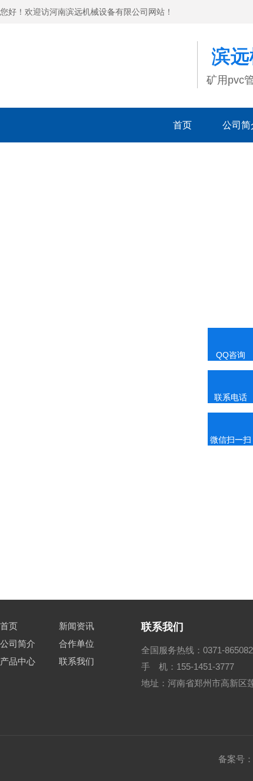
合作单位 (76, 644)
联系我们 (76, 661)
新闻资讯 (76, 626)
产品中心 (17, 661)
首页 (182, 125)
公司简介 (17, 644)
